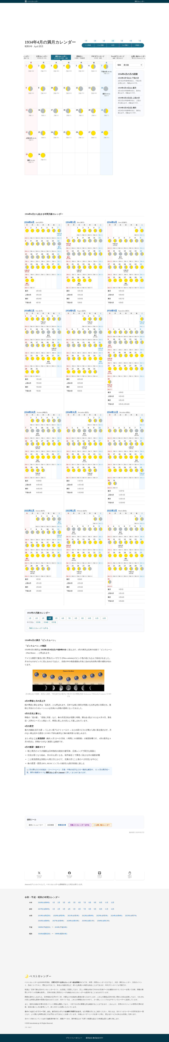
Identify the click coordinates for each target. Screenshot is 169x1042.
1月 (86, 41)
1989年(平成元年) (44, 927)
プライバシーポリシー (74, 1038)
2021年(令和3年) (73, 915)
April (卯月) (33, 222)
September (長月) (118, 310)
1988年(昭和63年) (61, 934)
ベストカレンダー (32, 1)
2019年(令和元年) (44, 915)
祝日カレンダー (23, 57)
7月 (140, 41)
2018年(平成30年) (61, 927)
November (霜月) (77, 412)
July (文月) (33, 310)
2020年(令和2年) (59, 915)
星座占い (79, 57)
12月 (104, 618)
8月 (76, 618)
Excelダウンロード (118, 57)
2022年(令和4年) (88, 915)
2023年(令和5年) (102, 915)
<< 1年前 (88, 45)
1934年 (46, 622)
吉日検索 (50, 825)
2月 (95, 41)
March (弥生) (117, 510)
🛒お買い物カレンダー (102, 825)
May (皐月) (75, 222)
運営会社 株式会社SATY (94, 1038)
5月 (122, 41)
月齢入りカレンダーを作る (38, 628)
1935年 (53, 622)
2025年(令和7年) (131, 915)
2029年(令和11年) (88, 921)
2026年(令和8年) (44, 902)
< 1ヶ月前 (100, 45)
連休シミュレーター (36, 825)
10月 (89, 618)
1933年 (38, 622)
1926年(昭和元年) (44, 934)
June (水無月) (117, 222)
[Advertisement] (84, 19)
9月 (82, 618)
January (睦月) (34, 510)
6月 (131, 41)
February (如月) (76, 510)
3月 (104, 41)
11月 (96, 618)
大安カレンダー (41, 57)
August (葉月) (76, 310)
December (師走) (118, 412)
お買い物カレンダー (138, 57)
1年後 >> (138, 45)
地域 (119, 65)
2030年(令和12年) (103, 921)
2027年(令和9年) (44, 909)
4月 (50, 618)
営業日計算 (62, 825)
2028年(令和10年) (73, 921)
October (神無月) (35, 412)
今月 (112, 45)
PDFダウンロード (98, 57)
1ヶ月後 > (125, 45)
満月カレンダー (61, 57)
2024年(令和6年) (116, 915)
